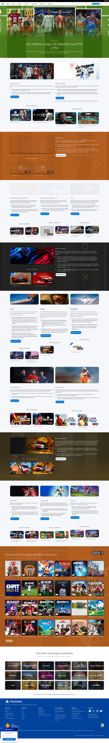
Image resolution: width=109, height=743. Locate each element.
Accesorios (34, 3)
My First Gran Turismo (69, 269)
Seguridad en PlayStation (59, 711)
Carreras (6, 711)
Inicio (6, 704)
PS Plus (26, 3)
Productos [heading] (24, 708)
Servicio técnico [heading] (59, 708)
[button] (14, 96)
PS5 (13, 3)
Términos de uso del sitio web (92, 735)
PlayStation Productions (9, 714)
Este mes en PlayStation (13, 704)
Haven (20, 314)
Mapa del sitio (101, 735)
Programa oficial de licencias (77, 718)
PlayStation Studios (8, 713)
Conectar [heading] (90, 708)
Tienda (7, 3)
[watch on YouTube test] (27, 119)
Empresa (6, 716)
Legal (75, 735)
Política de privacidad (81, 735)
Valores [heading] (40, 708)
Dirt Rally (79, 441)
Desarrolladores (75, 716)
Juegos (19, 3)
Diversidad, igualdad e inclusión (44, 714)
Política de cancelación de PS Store (78, 711)
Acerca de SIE (7, 709)
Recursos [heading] (74, 708)
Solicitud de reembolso (59, 718)
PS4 (22, 711)
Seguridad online (41, 713)
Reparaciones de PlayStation (60, 714)
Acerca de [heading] (7, 708)
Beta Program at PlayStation (93, 717)
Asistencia (50, 3)
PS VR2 (23, 713)
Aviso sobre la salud (75, 714)
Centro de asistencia (59, 709)
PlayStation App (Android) (93, 715)
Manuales (57, 720)
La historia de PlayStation (10, 718)
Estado (56, 713)
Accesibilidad (40, 711)
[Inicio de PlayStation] (2, 3)
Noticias (42, 3)
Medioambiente (41, 709)
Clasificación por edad (76, 713)
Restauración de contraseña (60, 716)
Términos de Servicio (75, 709)
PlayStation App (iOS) (92, 714)
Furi (17, 314)
